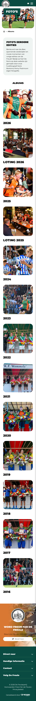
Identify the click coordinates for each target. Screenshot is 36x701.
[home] (6, 4)
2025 (7, 201)
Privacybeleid (18, 689)
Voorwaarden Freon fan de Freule (17, 687)
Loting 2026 (13, 162)
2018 (6, 514)
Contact (7, 668)
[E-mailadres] (28, 3)
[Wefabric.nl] (25, 695)
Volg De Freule (11, 675)
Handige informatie (13, 661)
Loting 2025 (13, 240)
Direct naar (9, 654)
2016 (6, 592)
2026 (7, 123)
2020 (7, 435)
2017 (6, 553)
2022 (7, 357)
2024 (7, 279)
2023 (7, 318)
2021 (6, 396)
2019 (6, 474)
